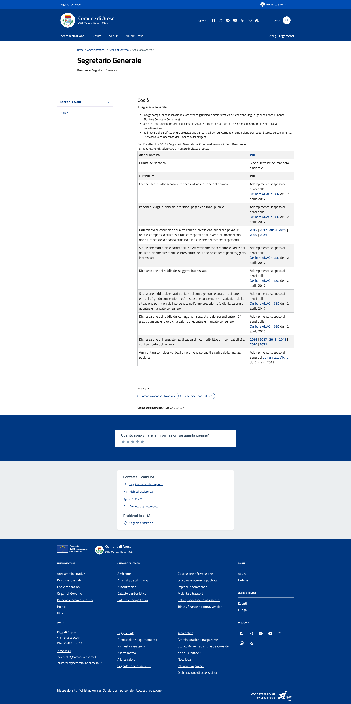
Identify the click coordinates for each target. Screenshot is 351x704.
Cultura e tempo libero (132, 600)
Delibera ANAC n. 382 (265, 193)
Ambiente (124, 573)
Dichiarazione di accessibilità (197, 672)
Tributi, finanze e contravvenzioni (200, 606)
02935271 (64, 651)
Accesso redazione (149, 690)
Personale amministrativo (75, 600)
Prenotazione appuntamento (137, 639)
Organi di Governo (69, 593)
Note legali (185, 659)
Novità (96, 35)
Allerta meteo (126, 652)
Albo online (185, 633)
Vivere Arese (134, 35)
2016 (254, 229)
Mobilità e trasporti (191, 593)
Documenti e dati (69, 580)
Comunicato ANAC (276, 357)
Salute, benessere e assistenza (199, 600)
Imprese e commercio (192, 586)
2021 (263, 234)
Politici (61, 606)
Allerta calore (126, 659)
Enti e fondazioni (68, 586)
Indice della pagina (70, 102)
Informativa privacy (191, 666)
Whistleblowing (90, 690)
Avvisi (242, 573)
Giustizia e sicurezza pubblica (197, 580)
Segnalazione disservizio (134, 666)
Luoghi (243, 609)
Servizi (113, 35)
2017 (263, 229)
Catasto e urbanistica (131, 593)
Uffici (60, 613)
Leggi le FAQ (125, 633)
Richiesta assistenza (131, 646)
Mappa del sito (67, 690)
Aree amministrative (71, 573)
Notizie (243, 580)
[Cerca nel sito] (287, 20)
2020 (253, 234)
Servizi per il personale (118, 690)
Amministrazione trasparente (198, 639)
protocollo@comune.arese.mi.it (76, 657)
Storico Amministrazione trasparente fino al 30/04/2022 (203, 649)
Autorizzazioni (127, 586)
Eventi (242, 603)
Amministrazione (72, 35)
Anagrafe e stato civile (132, 580)
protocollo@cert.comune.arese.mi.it (79, 663)
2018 (273, 229)
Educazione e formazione (195, 573)
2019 (282, 229)
